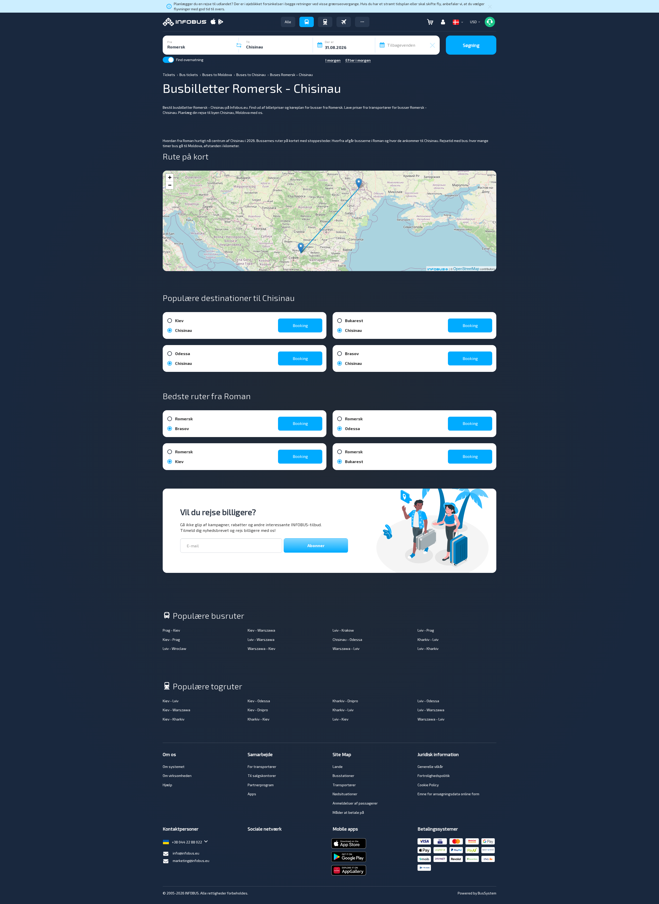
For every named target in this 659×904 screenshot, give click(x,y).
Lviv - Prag (426, 630)
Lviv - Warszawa (261, 639)
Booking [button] (300, 325)
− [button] (169, 185)
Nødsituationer (345, 794)
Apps (252, 794)
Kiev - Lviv (170, 701)
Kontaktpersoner (180, 829)
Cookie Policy (428, 785)
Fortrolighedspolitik (434, 775)
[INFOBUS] (184, 22)
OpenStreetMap (466, 268)
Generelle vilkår (430, 766)
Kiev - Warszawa (261, 630)
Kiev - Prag (171, 639)
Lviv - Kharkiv (428, 648)
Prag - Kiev (171, 630)
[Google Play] (221, 22)
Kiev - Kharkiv (173, 719)
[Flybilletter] (343, 22)
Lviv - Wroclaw (174, 648)
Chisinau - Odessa (347, 639)
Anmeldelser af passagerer (355, 803)
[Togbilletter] (325, 22)
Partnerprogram (261, 785)
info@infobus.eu (186, 853)
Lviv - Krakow (343, 630)
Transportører (344, 785)
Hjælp (167, 785)
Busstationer (343, 775)
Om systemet (174, 766)
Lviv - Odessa (428, 701)
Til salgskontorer (262, 775)
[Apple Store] (213, 22)
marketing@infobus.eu (191, 860)
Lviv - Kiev (340, 719)
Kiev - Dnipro (258, 710)
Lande (338, 766)
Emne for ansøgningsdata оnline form (448, 794)
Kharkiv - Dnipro (345, 701)
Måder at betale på (348, 812)
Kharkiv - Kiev (258, 719)
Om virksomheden (177, 775)
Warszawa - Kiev (261, 648)
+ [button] (169, 177)
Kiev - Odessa (259, 701)
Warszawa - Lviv (346, 648)
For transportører (262, 766)
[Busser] (306, 22)
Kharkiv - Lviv (428, 639)
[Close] (489, 6)
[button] (362, 22)
